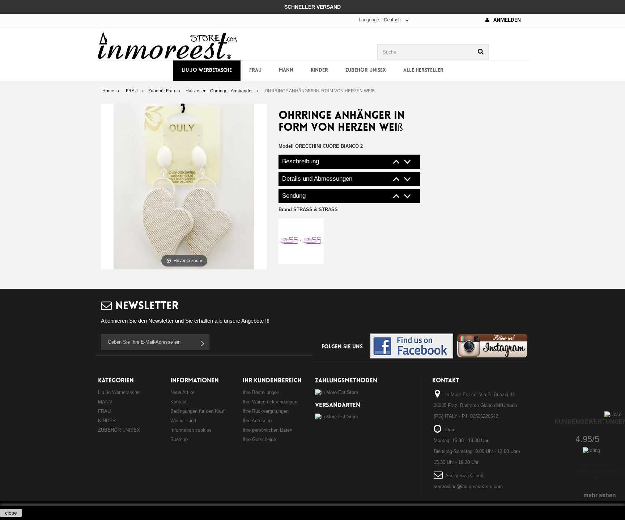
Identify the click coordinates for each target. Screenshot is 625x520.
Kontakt (178, 401)
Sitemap (179, 439)
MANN (286, 70)
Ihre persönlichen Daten (267, 430)
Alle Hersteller (423, 70)
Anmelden (506, 20)
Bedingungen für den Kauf (197, 411)
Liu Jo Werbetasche (207, 70)
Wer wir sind (183, 420)
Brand (308, 209)
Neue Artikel (183, 392)
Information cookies (191, 430)
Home (108, 90)
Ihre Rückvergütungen (266, 411)
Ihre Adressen (257, 420)
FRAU (255, 70)
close (11, 513)
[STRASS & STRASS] (301, 240)
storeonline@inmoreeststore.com (468, 486)
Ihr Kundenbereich (272, 381)
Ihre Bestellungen (261, 392)
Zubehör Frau (161, 90)
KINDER (319, 70)
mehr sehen (599, 495)
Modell (286, 146)
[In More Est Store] (167, 44)
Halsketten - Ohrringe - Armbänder (219, 90)
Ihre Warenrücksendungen (270, 401)
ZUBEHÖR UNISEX (365, 70)
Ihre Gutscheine (259, 439)
